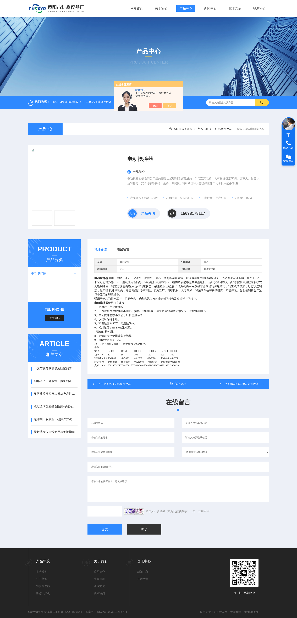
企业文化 (99, 586)
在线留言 (123, 249)
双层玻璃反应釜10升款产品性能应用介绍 (55, 393)
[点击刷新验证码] (134, 511)
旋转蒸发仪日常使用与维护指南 (54, 432)
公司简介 (99, 571)
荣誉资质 (99, 578)
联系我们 (259, 8)
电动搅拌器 (225, 128)
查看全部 (54, 317)
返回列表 (180, 383)
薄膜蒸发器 (43, 586)
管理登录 (235, 611)
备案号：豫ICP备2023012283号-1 (106, 611)
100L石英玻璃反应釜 (99, 101)
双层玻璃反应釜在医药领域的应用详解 (55, 406)
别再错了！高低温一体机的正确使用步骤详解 (55, 381)
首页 (189, 128)
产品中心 (186, 8)
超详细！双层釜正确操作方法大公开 (55, 419)
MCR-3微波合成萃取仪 (67, 101)
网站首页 (136, 8)
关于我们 (161, 8)
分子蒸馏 (41, 578)
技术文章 (235, 8)
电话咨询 (288, 147)
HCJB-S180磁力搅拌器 (244, 383)
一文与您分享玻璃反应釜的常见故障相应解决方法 (55, 368)
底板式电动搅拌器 (120, 383)
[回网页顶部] (288, 135)
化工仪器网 (220, 611)
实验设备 (41, 571)
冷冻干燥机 (43, 593)
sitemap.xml (251, 611)
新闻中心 (210, 8)
